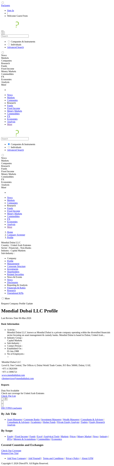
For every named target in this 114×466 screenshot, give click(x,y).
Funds (10, 105)
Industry (104, 436)
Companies (12, 100)
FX (8, 116)
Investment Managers (51, 419)
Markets (11, 97)
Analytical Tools (51, 436)
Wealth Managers (71, 419)
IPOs (9, 439)
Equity (10, 436)
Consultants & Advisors (92, 419)
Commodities (13, 113)
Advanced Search (15, 47)
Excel (39, 436)
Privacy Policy (72, 458)
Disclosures (12, 282)
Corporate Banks (32, 419)
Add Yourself (34, 458)
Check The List (8, 396)
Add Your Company (16, 458)
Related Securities (15, 274)
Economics (57, 439)
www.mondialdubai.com (13, 375)
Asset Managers (14, 419)
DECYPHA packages (11, 408)
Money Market (84, 436)
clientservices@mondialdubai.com (18, 378)
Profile (10, 237)
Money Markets (14, 111)
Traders (84, 422)
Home (10, 232)
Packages (5, 5)
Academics (36, 422)
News (10, 95)
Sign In (10, 10)
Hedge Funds (49, 422)
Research (11, 290)
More (9, 124)
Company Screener (16, 235)
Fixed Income (13, 108)
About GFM (87, 458)
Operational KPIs (15, 293)
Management (13, 263)
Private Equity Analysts (68, 422)
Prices (73, 436)
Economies (12, 119)
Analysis (11, 121)
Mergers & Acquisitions (25, 439)
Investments (12, 269)
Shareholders (13, 271)
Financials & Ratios (16, 288)
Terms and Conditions (53, 458)
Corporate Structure (16, 266)
